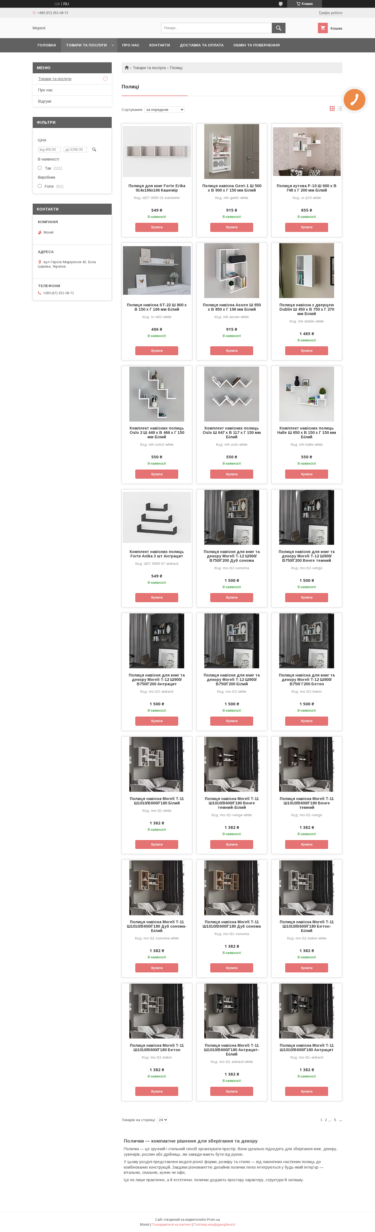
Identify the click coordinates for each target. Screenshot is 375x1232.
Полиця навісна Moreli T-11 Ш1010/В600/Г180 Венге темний (307, 803)
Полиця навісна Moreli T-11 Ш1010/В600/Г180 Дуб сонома (232, 924)
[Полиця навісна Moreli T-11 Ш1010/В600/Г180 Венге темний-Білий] (232, 764)
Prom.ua (213, 1220)
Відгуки (44, 101)
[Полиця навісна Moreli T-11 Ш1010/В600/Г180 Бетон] (157, 1010)
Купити (157, 227)
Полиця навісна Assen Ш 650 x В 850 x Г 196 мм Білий (232, 307)
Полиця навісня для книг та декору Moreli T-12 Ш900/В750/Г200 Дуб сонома (232, 556)
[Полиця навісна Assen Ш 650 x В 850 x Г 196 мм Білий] (232, 270)
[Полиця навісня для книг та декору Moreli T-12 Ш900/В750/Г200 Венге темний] (307, 517)
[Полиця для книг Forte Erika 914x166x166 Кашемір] (157, 151)
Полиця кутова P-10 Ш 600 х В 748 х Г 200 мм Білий (307, 188)
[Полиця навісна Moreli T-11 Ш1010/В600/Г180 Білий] (157, 764)
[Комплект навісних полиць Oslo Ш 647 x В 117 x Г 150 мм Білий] (232, 393)
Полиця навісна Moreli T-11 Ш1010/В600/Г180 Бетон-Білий (307, 926)
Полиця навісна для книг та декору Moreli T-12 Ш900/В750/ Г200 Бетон (307, 679)
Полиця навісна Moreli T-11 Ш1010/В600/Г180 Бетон (157, 1047)
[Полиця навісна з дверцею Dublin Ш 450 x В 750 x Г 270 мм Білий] (307, 270)
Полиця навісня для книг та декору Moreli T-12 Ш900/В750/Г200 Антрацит (157, 679)
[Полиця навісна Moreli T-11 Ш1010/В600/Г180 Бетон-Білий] (307, 887)
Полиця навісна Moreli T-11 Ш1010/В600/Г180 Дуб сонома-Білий (157, 926)
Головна (47, 45)
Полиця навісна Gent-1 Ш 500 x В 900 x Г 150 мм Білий (231, 188)
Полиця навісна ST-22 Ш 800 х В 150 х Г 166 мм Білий (157, 307)
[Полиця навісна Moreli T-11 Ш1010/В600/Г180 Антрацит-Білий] (232, 1010)
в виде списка (339, 110)
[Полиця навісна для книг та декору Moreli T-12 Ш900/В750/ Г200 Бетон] (307, 640)
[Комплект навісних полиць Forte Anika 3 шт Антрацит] (157, 517)
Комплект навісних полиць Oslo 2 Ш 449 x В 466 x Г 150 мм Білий (157, 432)
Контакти (159, 45)
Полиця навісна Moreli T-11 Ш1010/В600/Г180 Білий (157, 800)
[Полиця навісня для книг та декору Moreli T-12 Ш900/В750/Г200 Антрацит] (157, 640)
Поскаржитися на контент (171, 1225)
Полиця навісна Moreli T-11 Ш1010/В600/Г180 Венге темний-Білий (232, 803)
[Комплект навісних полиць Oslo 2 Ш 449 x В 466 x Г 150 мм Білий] (157, 393)
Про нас (130, 45)
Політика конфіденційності (214, 1225)
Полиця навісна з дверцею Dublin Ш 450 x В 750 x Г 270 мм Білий (306, 309)
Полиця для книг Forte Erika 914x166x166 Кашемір (156, 188)
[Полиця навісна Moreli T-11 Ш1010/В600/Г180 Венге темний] (307, 764)
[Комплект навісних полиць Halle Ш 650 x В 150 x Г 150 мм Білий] (307, 393)
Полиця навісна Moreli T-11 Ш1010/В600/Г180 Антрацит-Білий (231, 1049)
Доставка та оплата (201, 45)
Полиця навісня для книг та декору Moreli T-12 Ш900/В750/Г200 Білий (232, 679)
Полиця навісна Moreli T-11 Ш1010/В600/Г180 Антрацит (307, 1047)
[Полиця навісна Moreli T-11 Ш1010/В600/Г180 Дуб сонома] (232, 887)
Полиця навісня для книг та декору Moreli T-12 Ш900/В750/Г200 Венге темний (307, 556)
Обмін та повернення (256, 45)
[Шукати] (279, 28)
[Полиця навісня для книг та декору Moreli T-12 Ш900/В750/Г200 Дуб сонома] (232, 517)
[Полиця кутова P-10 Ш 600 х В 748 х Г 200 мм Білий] (307, 151)
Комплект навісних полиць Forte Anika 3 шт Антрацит (157, 553)
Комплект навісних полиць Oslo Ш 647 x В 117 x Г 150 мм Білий (232, 432)
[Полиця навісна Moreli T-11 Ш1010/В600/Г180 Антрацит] (307, 1010)
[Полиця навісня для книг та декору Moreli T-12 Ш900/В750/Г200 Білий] (232, 640)
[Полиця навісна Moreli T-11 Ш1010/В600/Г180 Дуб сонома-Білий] (157, 887)
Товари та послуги (86, 45)
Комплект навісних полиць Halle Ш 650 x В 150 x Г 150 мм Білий (306, 432)
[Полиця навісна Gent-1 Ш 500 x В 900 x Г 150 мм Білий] (232, 151)
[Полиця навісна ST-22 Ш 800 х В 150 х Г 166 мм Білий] (157, 270)
